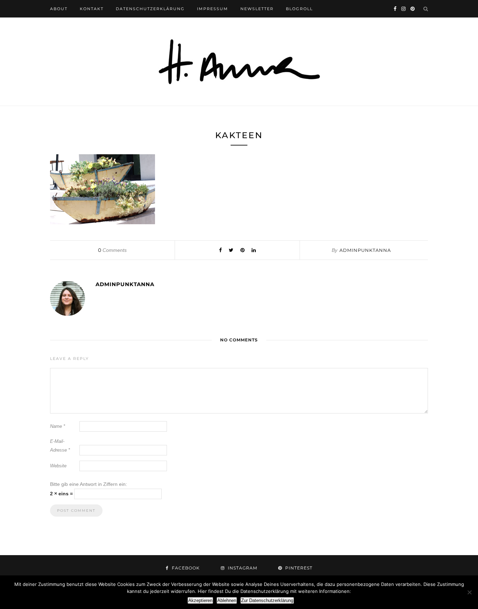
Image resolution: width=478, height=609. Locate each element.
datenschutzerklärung (150, 8)
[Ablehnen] (469, 592)
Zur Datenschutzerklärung (267, 600)
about (59, 8)
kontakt (92, 8)
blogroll (299, 8)
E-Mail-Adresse (60, 446)
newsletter (257, 8)
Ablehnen (226, 600)
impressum (212, 8)
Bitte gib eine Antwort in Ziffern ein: (88, 484)
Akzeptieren (200, 600)
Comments (112, 250)
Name (57, 426)
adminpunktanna (365, 250)
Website (58, 465)
